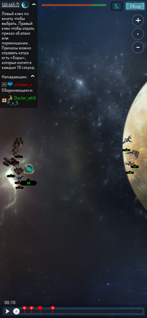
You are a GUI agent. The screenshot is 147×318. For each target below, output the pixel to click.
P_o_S (12, 102)
